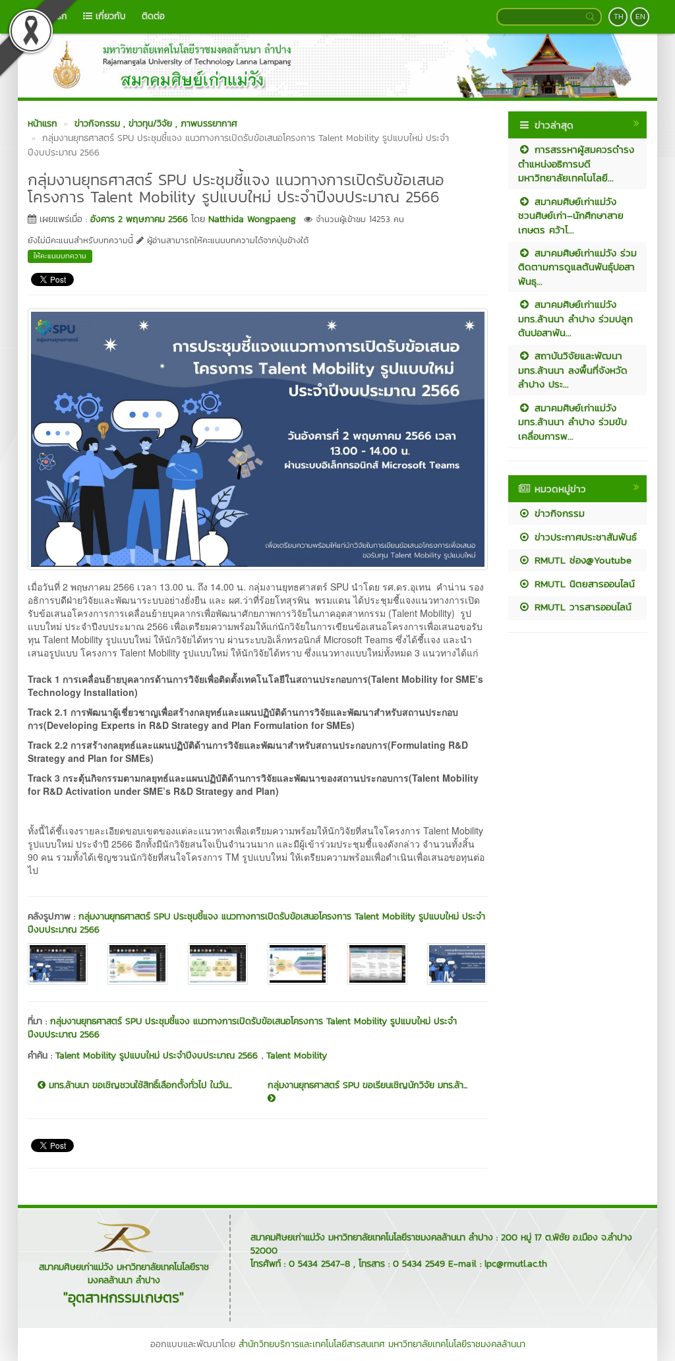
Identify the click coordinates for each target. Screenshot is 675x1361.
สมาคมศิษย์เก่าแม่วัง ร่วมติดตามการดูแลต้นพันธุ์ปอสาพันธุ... (577, 267)
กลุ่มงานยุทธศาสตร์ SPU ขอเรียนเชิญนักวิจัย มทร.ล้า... (367, 1085)
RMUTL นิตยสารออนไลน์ (583, 583)
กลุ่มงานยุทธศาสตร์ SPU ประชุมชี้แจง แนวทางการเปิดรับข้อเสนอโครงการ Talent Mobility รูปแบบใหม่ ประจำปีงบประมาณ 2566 (256, 923)
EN (640, 16)
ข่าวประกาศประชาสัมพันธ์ (584, 536)
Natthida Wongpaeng (252, 219)
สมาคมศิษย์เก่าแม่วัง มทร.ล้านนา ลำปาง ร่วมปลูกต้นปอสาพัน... (575, 318)
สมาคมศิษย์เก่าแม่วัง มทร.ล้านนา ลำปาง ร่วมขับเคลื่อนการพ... (572, 422)
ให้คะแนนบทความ (60, 255)
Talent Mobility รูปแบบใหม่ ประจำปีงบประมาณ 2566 (158, 1055)
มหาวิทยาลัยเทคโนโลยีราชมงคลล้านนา (456, 1344)
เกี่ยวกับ (109, 16)
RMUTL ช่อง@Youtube (581, 559)
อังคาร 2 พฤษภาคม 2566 (139, 219)
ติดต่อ (153, 16)
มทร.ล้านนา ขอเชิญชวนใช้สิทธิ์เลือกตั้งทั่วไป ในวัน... (138, 1085)
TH (619, 16)
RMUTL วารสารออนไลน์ (581, 606)
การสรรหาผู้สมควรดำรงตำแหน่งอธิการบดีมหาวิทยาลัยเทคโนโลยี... (576, 163)
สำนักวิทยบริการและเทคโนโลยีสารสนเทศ (312, 1344)
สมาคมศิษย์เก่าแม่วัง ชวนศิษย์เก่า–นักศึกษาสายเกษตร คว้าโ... (571, 215)
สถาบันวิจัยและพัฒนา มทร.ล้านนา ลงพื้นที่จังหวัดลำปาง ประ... (573, 369)
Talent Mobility (296, 1055)
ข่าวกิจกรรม (558, 513)
